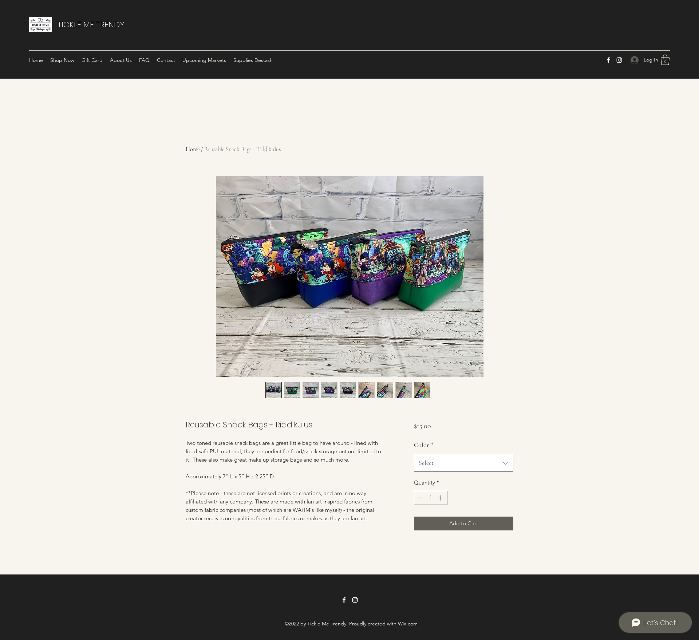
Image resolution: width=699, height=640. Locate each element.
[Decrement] (420, 498)
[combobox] (463, 463)
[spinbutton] (430, 498)
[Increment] (441, 498)
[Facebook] (608, 60)
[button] (665, 60)
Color (423, 445)
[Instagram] (619, 60)
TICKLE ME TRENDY (91, 24)
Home (193, 149)
